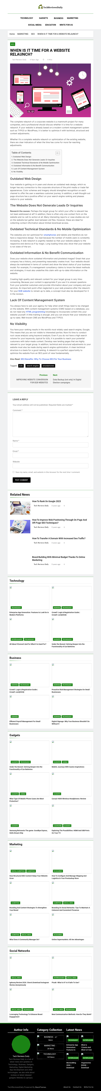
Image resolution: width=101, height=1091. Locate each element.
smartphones (48, 366)
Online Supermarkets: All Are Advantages (68, 939)
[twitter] (15, 7)
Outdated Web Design (22, 157)
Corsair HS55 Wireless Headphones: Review (69, 799)
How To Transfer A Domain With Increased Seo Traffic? (58, 538)
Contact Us (77, 1087)
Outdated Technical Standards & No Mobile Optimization (36, 163)
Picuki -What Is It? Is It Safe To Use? (65, 982)
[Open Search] (92, 22)
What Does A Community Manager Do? (24, 939)
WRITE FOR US (66, 25)
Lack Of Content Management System (29, 169)
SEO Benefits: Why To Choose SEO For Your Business (46, 359)
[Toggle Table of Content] (56, 153)
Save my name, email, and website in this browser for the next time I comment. (48, 472)
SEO (12, 44)
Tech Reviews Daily (19, 59)
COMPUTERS (58, 826)
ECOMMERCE (58, 871)
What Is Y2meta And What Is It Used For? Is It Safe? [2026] (87, 1050)
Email (16, 451)
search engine (33, 366)
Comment (18, 410)
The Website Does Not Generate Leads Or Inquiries (34, 160)
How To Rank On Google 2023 (46, 501)
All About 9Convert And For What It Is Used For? (27, 644)
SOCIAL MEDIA (35, 25)
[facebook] (9, 7)
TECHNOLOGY (26, 18)
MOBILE (65, 762)
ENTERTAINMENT (17, 639)
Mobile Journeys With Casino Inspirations (68, 767)
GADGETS (43, 18)
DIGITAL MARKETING (18, 871)
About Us (66, 1087)
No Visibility (18, 172)
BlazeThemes (40, 1087)
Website (16, 462)
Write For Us (88, 1087)
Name (16, 441)
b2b (21, 366)
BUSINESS (58, 18)
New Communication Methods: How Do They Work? (72, 1014)
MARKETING (72, 18)
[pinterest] (12, 7)
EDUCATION (50, 25)
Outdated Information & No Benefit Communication (33, 166)
